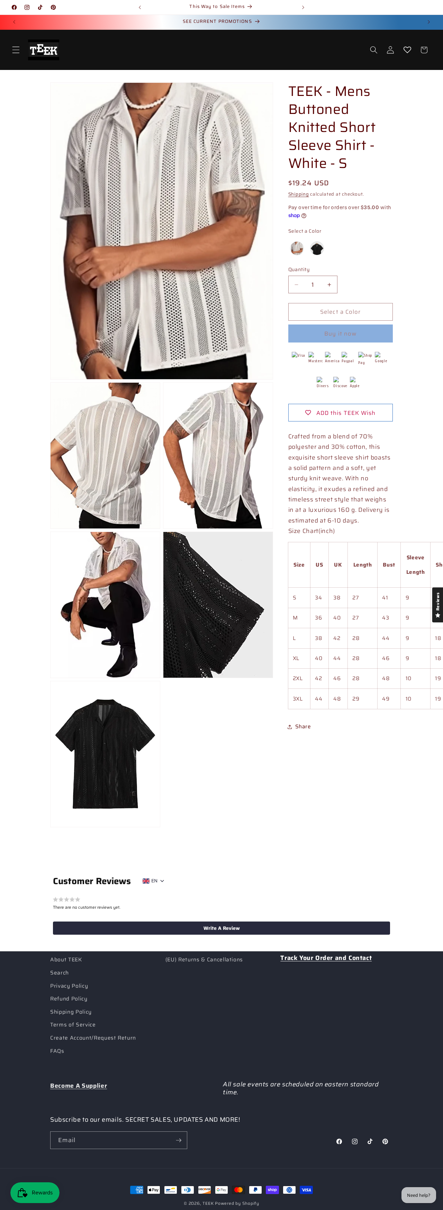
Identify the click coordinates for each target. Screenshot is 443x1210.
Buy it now (340, 333)
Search (59, 973)
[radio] (297, 248)
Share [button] (303, 726)
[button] (16, 50)
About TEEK (66, 959)
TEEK (208, 1203)
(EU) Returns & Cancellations (204, 959)
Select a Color (305, 231)
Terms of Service (73, 1025)
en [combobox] (154, 881)
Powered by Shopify (237, 1203)
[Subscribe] (178, 1140)
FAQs (57, 1051)
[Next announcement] (303, 7)
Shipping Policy (71, 1012)
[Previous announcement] (139, 7)
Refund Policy (69, 999)
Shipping (298, 194)
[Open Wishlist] (407, 50)
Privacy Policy (69, 986)
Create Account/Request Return (93, 1038)
